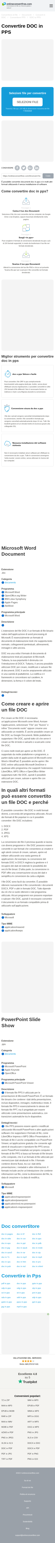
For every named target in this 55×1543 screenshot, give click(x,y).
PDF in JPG (6, 1454)
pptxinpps (37, 1283)
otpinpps (36, 1288)
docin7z (5, 1257)
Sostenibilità (27, 1522)
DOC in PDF (6, 1448)
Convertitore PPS (17, 17)
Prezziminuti (27, 1515)
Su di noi (27, 1481)
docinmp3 (22, 1257)
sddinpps (21, 1297)
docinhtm (21, 1262)
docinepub (22, 1248)
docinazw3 (6, 1252)
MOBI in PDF (7, 1427)
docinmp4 (37, 1257)
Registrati (28, 111)
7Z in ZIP (5, 1400)
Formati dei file (27, 1487)
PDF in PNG (33, 1454)
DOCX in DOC (34, 1443)
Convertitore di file (9, 15)
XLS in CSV (33, 1437)
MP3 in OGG (33, 1416)
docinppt (21, 1243)
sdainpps (6, 1297)
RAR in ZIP (6, 1416)
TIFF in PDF (6, 1459)
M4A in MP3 (6, 1405)
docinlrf (20, 1234)
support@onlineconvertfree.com (27, 1535)
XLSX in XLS (7, 1443)
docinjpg (5, 1248)
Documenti (26, 15)
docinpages (7, 1234)
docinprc (36, 1262)
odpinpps (6, 1288)
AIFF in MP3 (33, 1422)
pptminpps (6, 1302)
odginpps (21, 1288)
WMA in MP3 (33, 1411)
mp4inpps (22, 1306)
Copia (48, 176)
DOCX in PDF (34, 1448)
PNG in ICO (33, 1459)
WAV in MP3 (33, 1400)
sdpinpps (36, 1297)
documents (10, 582)
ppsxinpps (22, 1302)
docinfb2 (36, 1234)
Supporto (27, 1501)
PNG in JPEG (7, 1437)
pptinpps (36, 1302)
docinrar (21, 1252)
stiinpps (21, 1293)
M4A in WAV (6, 1422)
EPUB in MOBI (7, 1411)
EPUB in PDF (33, 1405)
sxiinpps (5, 1293)
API (27, 1508)
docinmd (21, 1266)
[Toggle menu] (51, 5)
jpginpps (5, 1306)
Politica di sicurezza (27, 1494)
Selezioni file (27, 102)
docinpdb (36, 1243)
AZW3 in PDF (7, 1432)
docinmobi (37, 1248)
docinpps (36, 1238)
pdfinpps (5, 1283)
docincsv (21, 1238)
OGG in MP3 (33, 1427)
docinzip (36, 1252)
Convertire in (21, 1275)
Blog (27, 1528)
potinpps (36, 1293)
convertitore (20, 1226)
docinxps (5, 1262)
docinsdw (6, 1238)
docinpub (6, 1266)
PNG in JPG (33, 1432)
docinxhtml (37, 1266)
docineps (6, 1243)
